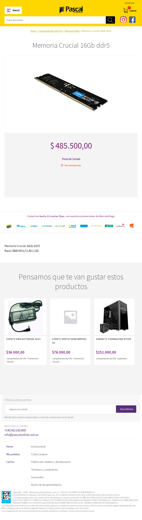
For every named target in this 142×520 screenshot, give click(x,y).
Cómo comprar (39, 454)
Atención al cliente (21, 430)
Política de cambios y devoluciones (51, 462)
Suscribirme (126, 409)
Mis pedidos (13, 454)
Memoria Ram (72, 31)
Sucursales (37, 477)
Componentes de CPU (50, 31)
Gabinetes (122, 358)
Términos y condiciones (44, 469)
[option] (71, 226)
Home (9, 446)
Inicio (33, 31)
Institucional (38, 446)
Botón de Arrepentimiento (46, 485)
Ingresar (129, 3)
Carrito (10, 462)
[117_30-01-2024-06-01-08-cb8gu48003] (71, 92)
